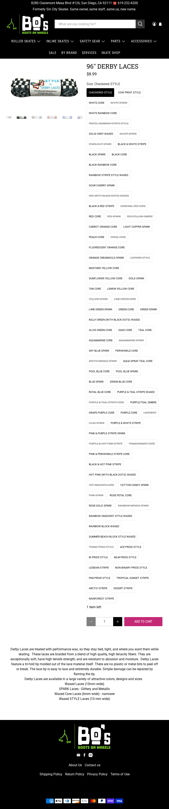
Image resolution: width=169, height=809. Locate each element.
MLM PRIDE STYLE (125, 557)
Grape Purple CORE (101, 412)
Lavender (149, 412)
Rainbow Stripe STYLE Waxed (108, 175)
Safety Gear (90, 41)
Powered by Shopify (102, 791)
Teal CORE (145, 330)
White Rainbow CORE (103, 113)
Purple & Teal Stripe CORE (106, 402)
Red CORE (95, 216)
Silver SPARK (128, 133)
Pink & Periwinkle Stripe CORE (109, 454)
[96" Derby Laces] (44, 86)
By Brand (69, 53)
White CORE (96, 102)
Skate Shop (110, 53)
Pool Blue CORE (99, 371)
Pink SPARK (96, 495)
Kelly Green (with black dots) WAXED (114, 319)
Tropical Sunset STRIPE (132, 577)
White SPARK (118, 102)
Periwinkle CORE (126, 350)
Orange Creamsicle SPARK (106, 257)
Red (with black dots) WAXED (109, 195)
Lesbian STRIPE (99, 567)
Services (89, 53)
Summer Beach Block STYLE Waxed (112, 536)
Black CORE (119, 154)
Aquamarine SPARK (131, 340)
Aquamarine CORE (101, 340)
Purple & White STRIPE (126, 423)
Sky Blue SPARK (99, 350)
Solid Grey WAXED (101, 133)
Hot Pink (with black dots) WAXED (112, 474)
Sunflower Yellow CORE (105, 278)
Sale (52, 53)
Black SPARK (97, 154)
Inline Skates (57, 41)
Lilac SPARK (96, 423)
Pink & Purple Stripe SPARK (107, 433)
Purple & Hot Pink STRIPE (106, 443)
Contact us (92, 765)
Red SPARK (114, 216)
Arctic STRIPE (98, 588)
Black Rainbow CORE (103, 164)
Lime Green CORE (125, 299)
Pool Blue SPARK (127, 371)
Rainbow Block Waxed (104, 526)
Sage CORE (125, 330)
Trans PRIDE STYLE (101, 546)
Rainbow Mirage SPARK (133, 505)
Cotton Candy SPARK (134, 485)
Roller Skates (23, 41)
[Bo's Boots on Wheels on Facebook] (84, 756)
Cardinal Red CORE (133, 206)
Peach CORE (96, 237)
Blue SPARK (96, 381)
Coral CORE (118, 237)
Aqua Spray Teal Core (138, 361)
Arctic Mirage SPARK (103, 361)
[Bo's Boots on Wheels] (27, 24)
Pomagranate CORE (142, 443)
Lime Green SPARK (100, 309)
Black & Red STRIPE (101, 206)
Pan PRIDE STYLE (99, 577)
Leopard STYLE (140, 257)
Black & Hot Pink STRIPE (105, 464)
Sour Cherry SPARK (102, 185)
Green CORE (126, 309)
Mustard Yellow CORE (104, 268)
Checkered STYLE (100, 92)
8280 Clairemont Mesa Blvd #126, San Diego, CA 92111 (71, 3)
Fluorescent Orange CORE (107, 247)
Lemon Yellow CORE (120, 288)
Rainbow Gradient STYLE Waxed (110, 516)
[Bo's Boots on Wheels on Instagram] (91, 756)
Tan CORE (95, 288)
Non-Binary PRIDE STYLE (131, 567)
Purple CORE (129, 412)
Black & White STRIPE (132, 144)
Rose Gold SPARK (100, 505)
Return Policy (74, 774)
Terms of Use (120, 774)
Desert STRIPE (123, 588)
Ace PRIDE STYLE (130, 546)
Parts (115, 41)
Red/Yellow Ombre (140, 216)
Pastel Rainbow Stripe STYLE (109, 123)
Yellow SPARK (98, 299)
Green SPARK (148, 309)
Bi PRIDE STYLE (98, 557)
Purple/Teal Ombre (143, 402)
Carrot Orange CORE (103, 226)
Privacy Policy (97, 774)
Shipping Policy (51, 774)
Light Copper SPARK (136, 226)
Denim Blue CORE (121, 381)
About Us (75, 765)
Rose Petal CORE (121, 495)
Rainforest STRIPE (101, 598)
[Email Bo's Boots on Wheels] (78, 756)
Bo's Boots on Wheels (77, 791)
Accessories (141, 41)
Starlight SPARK (100, 144)
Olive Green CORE (100, 330)
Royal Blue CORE (100, 392)
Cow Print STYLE (129, 92)
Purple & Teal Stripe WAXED (136, 392)
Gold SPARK (136, 278)
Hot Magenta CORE (101, 485)
